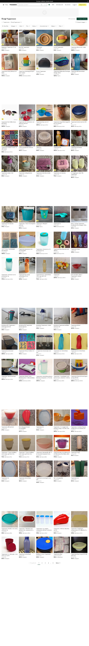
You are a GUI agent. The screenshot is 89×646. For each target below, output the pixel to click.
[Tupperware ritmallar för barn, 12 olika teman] (10, 138)
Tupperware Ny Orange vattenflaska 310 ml (24, 275)
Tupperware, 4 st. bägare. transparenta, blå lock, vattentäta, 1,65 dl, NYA (44, 529)
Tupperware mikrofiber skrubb (43, 173)
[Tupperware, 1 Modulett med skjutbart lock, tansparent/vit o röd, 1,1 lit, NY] (27, 519)
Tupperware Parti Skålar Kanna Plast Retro (9, 122)
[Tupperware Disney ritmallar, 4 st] (27, 341)
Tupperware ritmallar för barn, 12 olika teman (9, 148)
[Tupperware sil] (62, 214)
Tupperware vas (75, 478)
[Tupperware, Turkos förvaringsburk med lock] (27, 214)
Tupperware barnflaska (76, 147)
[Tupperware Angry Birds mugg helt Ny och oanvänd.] (62, 112)
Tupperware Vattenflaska (25, 478)
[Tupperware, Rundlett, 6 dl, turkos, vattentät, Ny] (10, 519)
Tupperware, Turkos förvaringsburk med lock (27, 224)
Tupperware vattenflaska (25, 554)
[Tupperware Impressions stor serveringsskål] (27, 240)
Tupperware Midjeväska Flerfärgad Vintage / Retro (62, 72)
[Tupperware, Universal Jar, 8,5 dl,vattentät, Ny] (10, 265)
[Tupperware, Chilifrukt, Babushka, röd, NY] (62, 519)
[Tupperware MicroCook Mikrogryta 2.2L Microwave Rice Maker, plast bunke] (62, 443)
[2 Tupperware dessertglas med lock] (44, 341)
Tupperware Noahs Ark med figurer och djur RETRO (79, 377)
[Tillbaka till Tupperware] (2, 22)
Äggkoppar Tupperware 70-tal (9, 47)
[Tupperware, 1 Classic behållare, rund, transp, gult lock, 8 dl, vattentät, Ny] (10, 443)
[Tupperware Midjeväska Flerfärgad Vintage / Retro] (62, 62)
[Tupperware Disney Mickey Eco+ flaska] (10, 62)
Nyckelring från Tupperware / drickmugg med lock (8, 326)
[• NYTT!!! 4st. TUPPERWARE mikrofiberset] (10, 240)
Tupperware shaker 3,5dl (7, 173)
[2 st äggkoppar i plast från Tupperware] (79, 163)
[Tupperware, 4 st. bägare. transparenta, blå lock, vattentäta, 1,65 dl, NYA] (44, 519)
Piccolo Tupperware (41, 71)
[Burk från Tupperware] (27, 38)
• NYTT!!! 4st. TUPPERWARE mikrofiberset (8, 250)
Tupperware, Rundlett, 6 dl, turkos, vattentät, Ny (10, 529)
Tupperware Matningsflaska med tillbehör (61, 250)
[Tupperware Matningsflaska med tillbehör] (62, 240)
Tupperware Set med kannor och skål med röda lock (26, 122)
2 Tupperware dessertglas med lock (43, 351)
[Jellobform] (44, 138)
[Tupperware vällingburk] (44, 214)
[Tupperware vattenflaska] (27, 545)
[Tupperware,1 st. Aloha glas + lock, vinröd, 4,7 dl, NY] (10, 545)
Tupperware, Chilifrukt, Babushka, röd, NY (61, 529)
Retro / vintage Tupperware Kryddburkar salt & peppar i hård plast (78, 224)
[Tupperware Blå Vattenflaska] (79, 62)
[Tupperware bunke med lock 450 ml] (79, 112)
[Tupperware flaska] (79, 240)
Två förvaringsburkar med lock (26, 147)
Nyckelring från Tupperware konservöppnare (25, 326)
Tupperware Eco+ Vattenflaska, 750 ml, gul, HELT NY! (43, 275)
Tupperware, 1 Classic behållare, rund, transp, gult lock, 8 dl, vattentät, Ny (9, 453)
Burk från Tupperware (24, 47)
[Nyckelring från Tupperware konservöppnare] (27, 316)
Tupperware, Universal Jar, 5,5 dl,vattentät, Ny (43, 250)
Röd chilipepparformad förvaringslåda (24, 427)
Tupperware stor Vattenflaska (61, 350)
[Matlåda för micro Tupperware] (44, 545)
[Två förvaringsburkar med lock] (27, 138)
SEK (53, 4)
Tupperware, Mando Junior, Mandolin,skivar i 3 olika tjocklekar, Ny (27, 377)
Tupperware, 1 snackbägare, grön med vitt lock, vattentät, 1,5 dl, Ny (62, 377)
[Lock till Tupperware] (62, 38)
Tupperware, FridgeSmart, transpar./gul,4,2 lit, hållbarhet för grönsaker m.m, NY (79, 529)
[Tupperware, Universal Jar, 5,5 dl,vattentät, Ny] (44, 240)
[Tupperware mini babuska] (62, 163)
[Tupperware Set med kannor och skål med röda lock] (27, 112)
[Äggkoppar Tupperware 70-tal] (10, 38)
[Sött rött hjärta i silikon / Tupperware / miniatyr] (79, 265)
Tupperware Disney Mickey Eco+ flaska (9, 72)
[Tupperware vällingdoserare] (27, 163)
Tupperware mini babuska (60, 173)
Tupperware (6, 22)
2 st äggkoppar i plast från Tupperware (77, 173)
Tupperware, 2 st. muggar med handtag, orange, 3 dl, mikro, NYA (61, 427)
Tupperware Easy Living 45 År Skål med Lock (79, 555)
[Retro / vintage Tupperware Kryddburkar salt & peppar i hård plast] (79, 214)
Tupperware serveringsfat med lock (43, 478)
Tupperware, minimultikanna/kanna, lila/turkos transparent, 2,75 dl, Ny (44, 377)
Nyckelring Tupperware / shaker (43, 325)
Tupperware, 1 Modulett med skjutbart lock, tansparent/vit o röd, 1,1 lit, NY (26, 529)
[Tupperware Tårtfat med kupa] (10, 367)
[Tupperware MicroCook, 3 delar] (79, 38)
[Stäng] (88, 1)
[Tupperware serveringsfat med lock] (44, 468)
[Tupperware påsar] (62, 545)
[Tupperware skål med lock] (10, 417)
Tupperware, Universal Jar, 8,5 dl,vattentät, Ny (9, 275)
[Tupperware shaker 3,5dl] (10, 163)
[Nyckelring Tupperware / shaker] (44, 316)
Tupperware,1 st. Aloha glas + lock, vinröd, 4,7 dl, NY (10, 555)
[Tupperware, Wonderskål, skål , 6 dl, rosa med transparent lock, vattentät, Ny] (44, 443)
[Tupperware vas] (79, 468)
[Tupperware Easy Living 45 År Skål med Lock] (79, 545)
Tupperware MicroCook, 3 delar (78, 47)
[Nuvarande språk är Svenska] (49, 5)
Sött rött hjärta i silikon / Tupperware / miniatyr (76, 275)
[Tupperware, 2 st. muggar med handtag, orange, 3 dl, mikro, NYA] (62, 417)
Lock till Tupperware (58, 47)
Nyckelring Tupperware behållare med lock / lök (61, 326)
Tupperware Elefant (75, 325)
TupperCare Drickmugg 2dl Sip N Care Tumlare (26, 72)
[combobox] (30, 5)
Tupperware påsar (58, 554)
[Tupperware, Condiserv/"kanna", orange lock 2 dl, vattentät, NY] (79, 417)
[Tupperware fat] (44, 417)
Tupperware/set (57, 147)
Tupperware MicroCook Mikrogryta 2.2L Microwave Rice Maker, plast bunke (62, 453)
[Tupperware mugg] (79, 443)
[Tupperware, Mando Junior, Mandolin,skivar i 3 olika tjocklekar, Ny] (27, 367)
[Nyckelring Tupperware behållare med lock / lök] (62, 316)
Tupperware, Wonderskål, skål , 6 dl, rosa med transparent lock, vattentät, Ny (44, 453)
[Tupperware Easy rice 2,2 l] (44, 112)
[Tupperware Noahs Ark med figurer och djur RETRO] (79, 367)
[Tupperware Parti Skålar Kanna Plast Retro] (10, 112)
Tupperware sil (57, 223)
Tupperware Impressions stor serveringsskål (25, 250)
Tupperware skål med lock (8, 427)
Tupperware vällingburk (41, 223)
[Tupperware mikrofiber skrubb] (44, 163)
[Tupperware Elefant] (79, 316)
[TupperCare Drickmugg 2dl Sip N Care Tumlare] (27, 62)
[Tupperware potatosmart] (10, 341)
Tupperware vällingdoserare (25, 173)
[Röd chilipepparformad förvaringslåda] (27, 417)
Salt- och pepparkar (58, 478)
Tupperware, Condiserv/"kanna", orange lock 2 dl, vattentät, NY (78, 427)
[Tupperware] (44, 38)
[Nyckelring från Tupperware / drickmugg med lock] (10, 316)
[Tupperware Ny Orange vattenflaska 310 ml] (27, 265)
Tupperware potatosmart (7, 350)
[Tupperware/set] (62, 138)
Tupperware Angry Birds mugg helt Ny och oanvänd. (62, 122)
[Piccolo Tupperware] (44, 62)
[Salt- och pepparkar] (62, 468)
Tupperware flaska (75, 249)
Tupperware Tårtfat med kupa (9, 376)
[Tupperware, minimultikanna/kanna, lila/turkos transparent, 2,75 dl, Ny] (44, 367)
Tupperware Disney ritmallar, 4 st (26, 350)
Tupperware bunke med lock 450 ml (78, 122)
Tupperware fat (40, 427)
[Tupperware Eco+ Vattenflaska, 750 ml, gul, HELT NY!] (44, 265)
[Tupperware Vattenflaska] (27, 468)
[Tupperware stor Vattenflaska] (62, 341)
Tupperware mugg (75, 452)
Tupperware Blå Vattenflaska (78, 71)
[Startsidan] (13, 5)
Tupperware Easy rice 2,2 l (42, 122)
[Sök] (41, 5)
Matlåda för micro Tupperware (43, 554)
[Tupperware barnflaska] (79, 138)
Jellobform (38, 147)
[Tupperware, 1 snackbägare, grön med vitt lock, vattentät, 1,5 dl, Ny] (62, 367)
